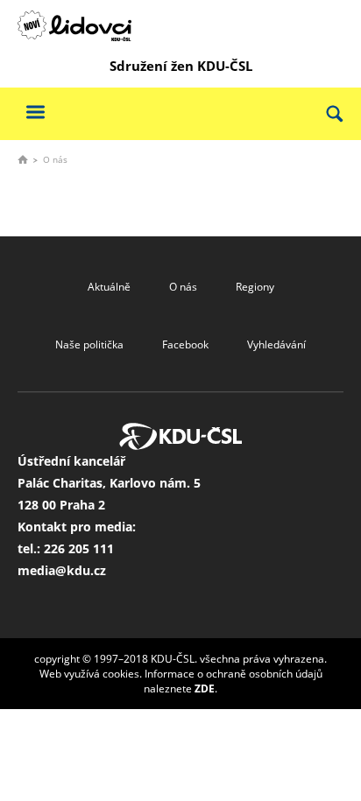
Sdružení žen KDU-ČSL (181, 65)
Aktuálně (109, 286)
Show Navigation (35, 112)
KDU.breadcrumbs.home (23, 159)
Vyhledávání (276, 344)
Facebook (185, 344)
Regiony (255, 286)
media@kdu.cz (62, 570)
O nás (183, 286)
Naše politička (89, 344)
